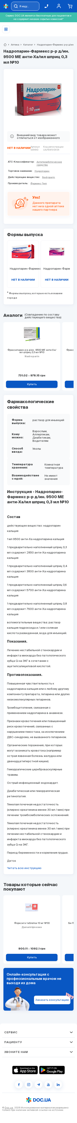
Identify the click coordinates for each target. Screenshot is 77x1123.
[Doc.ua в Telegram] (38, 1084)
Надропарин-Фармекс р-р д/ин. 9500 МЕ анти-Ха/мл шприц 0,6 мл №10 (56, 268)
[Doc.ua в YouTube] (48, 1084)
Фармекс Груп (38, 183)
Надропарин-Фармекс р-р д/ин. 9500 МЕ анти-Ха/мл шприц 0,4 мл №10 (23, 268)
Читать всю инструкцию (24, 868)
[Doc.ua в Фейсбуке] (19, 1084)
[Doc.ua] (6, 6)
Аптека (13, 44)
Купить (32, 384)
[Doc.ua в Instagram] (29, 1084)
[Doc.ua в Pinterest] (58, 1084)
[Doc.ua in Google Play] (52, 1070)
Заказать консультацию (52, 999)
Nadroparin (48, 177)
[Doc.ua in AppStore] (25, 1070)
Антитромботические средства (49, 163)
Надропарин (42, 171)
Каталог (26, 44)
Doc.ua (9, 1107)
